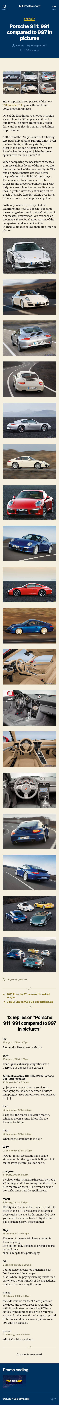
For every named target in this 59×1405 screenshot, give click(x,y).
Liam (21, 45)
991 (8, 979)
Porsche (29, 19)
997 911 (23, 979)
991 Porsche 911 (12, 105)
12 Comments (31, 50)
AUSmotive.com (29, 6)
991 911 (14, 979)
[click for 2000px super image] (29, 256)
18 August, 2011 (39, 45)
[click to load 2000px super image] (29, 82)
